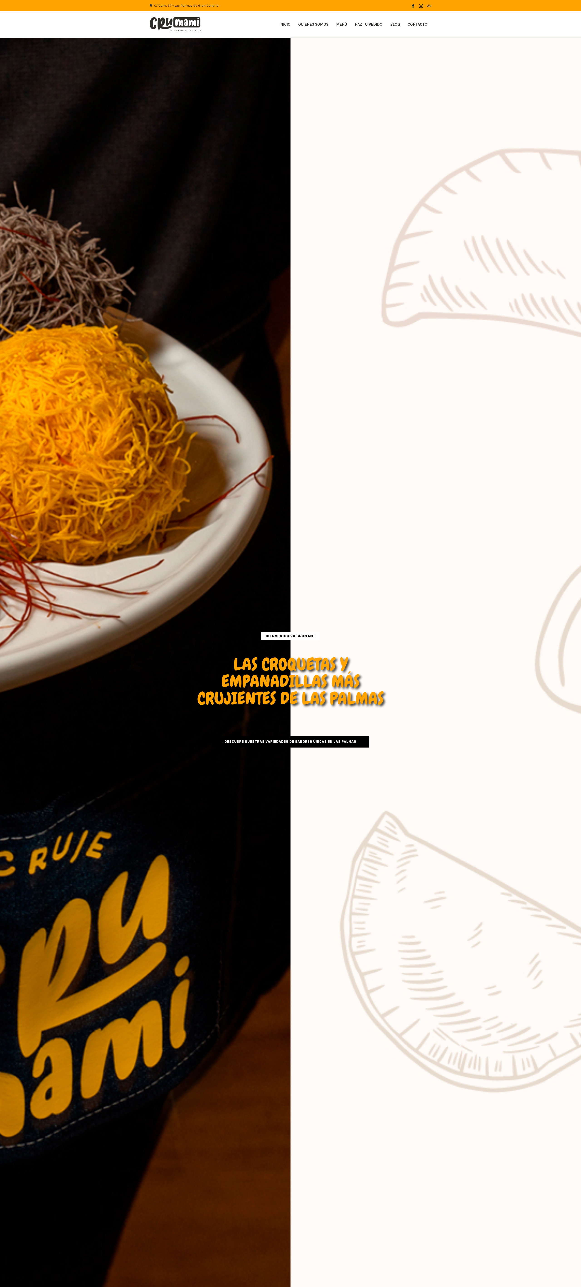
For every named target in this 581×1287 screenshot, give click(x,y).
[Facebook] (413, 6)
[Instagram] (421, 6)
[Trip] (429, 6)
